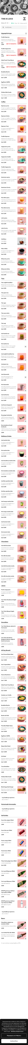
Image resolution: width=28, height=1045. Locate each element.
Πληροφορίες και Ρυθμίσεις (14, 1035)
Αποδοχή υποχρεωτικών (17, 1031)
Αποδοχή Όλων (14, 1041)
